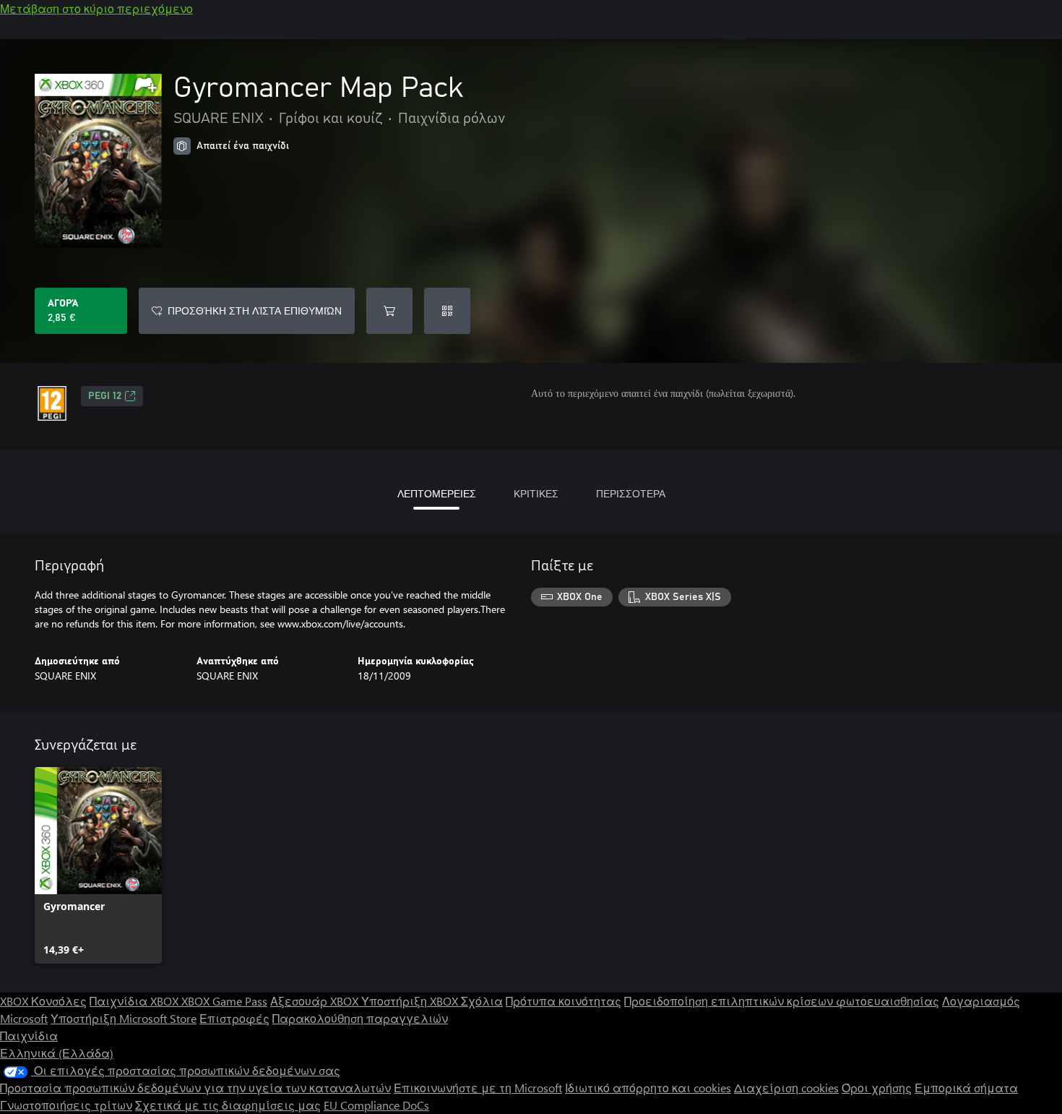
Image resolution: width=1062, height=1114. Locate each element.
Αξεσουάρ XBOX (315, 1000)
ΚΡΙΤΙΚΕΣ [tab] (536, 493)
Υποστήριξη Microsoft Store (124, 1018)
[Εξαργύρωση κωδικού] (447, 311)
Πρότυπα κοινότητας (563, 1000)
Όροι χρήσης (877, 1087)
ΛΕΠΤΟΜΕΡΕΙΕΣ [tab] (436, 493)
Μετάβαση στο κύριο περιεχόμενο (96, 8)
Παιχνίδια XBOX (135, 1000)
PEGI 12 (104, 396)
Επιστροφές (234, 1018)
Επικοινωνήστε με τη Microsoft (478, 1087)
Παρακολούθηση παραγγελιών (360, 1018)
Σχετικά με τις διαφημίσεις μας (228, 1105)
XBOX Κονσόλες (43, 1000)
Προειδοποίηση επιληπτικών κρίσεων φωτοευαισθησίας (781, 1000)
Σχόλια (482, 1000)
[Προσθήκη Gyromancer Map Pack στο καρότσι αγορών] (389, 311)
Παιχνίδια (29, 1035)
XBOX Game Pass (224, 1000)
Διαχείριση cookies (786, 1087)
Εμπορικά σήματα (966, 1087)
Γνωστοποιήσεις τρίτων (66, 1105)
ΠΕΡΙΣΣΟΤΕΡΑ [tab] (630, 493)
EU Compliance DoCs (376, 1105)
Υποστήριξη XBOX (411, 1000)
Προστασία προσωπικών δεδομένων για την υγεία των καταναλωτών (195, 1087)
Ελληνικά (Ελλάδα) (56, 1053)
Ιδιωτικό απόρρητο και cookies (648, 1087)
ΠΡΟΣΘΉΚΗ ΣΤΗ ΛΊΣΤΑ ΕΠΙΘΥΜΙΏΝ (255, 310)
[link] (98, 865)
